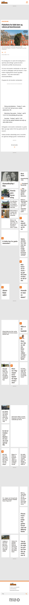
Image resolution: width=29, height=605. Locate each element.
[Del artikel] (5, 52)
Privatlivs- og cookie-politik (14, 587)
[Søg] (26, 593)
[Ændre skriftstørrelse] (2, 52)
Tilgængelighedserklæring (14, 590)
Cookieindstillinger (13, 588)
